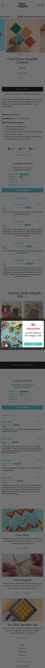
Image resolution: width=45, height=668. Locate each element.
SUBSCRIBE (33, 344)
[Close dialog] (42, 321)
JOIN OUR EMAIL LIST (33, 328)
